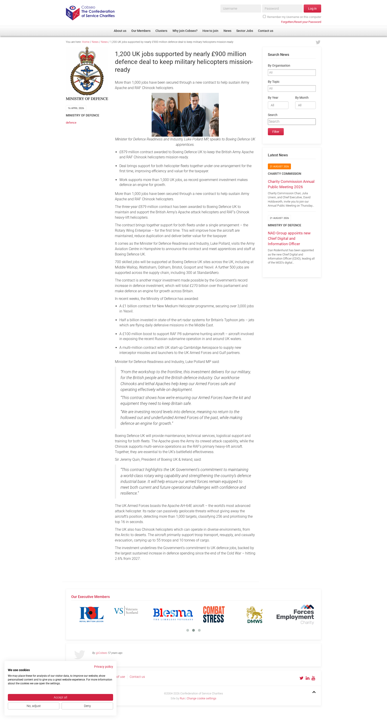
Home (85, 42)
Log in (312, 8)
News (95, 42)
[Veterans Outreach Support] (300, 614)
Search (272, 115)
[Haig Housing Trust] (219, 614)
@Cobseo (101, 653)
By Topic (274, 82)
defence (71, 122)
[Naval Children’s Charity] (259, 614)
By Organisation (279, 66)
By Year (273, 98)
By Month (302, 98)
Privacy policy (103, 666)
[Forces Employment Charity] (178, 614)
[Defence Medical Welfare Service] (137, 614)
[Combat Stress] (96, 614)
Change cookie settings (201, 698)
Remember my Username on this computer (294, 17)
